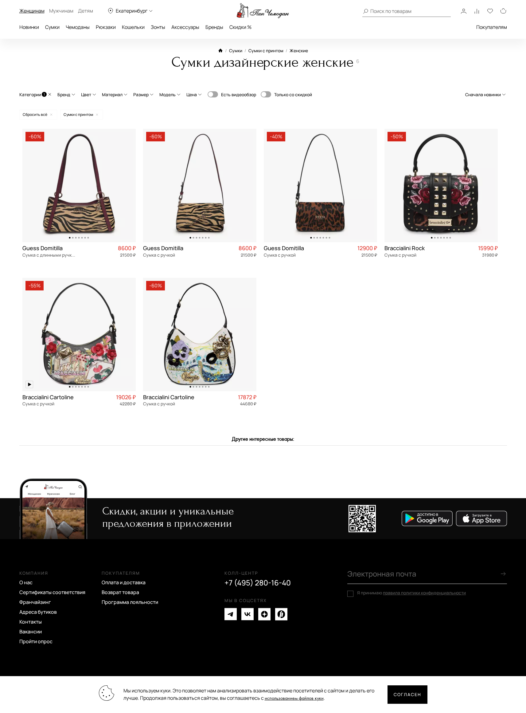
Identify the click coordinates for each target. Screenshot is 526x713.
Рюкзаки (106, 27)
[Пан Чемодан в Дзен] (264, 614)
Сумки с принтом (265, 50)
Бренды (214, 27)
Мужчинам (61, 10)
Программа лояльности (130, 602)
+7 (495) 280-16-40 (257, 582)
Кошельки (133, 27)
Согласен (407, 694)
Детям (85, 10)
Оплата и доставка (124, 582)
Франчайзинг (35, 602)
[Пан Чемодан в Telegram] (230, 614)
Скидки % (240, 27)
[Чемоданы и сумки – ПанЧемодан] (263, 10)
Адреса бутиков (38, 612)
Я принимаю (411, 593)
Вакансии (30, 631)
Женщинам (32, 10)
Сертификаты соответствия (52, 592)
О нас (26, 582)
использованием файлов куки (294, 698)
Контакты (30, 621)
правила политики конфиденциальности (424, 593)
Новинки (29, 27)
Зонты (158, 27)
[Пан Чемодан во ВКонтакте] (247, 614)
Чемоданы (78, 27)
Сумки (52, 27)
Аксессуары (185, 27)
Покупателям (491, 27)
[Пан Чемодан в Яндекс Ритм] (281, 614)
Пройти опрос (36, 641)
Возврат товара (120, 592)
